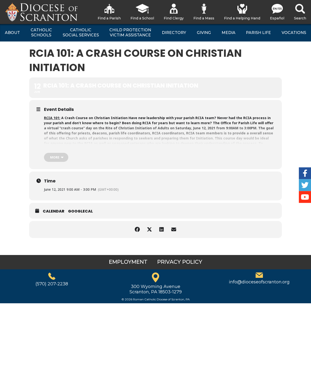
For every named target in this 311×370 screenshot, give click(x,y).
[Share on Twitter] (149, 229)
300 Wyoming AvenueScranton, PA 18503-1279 (156, 289)
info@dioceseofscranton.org (259, 282)
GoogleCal (80, 211)
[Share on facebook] (137, 229)
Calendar (53, 211)
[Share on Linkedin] (162, 229)
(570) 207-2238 (51, 284)
